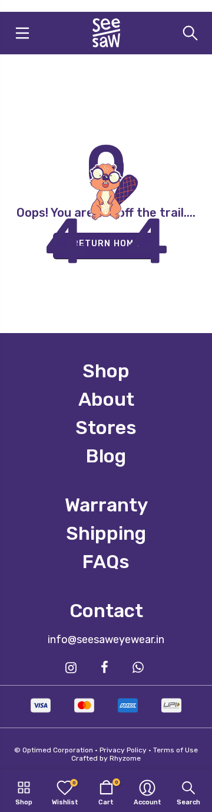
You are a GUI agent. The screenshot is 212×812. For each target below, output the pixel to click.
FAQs (106, 561)
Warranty (106, 505)
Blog (106, 456)
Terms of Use (175, 750)
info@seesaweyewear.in (106, 639)
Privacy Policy (123, 750)
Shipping (106, 533)
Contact (106, 610)
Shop (106, 371)
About (106, 399)
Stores (106, 427)
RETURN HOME (106, 244)
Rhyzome (125, 758)
